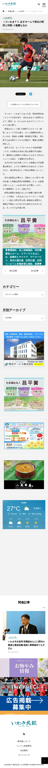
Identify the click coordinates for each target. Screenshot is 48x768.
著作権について (24, 741)
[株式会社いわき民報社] (9, 4)
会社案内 (24, 750)
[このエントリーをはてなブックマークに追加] (30, 95)
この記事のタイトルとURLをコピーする (24, 104)
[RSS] (24, 734)
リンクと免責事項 (24, 746)
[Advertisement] (24, 565)
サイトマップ (24, 755)
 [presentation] (43, 607)
